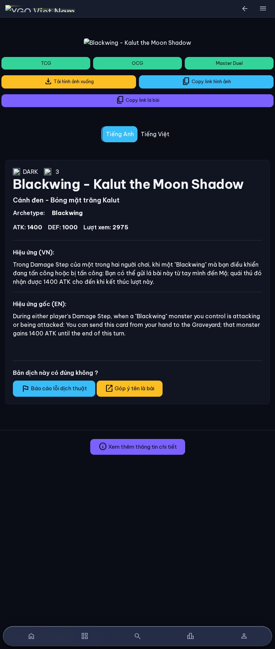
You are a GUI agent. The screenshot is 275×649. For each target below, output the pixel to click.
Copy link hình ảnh (206, 81)
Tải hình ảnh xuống (69, 81)
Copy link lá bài (137, 100)
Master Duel (229, 63)
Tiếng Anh (120, 134)
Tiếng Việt (155, 134)
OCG (137, 63)
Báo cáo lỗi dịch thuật (54, 388)
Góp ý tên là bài (129, 388)
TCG (46, 63)
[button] (263, 8)
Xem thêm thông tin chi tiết (137, 447)
